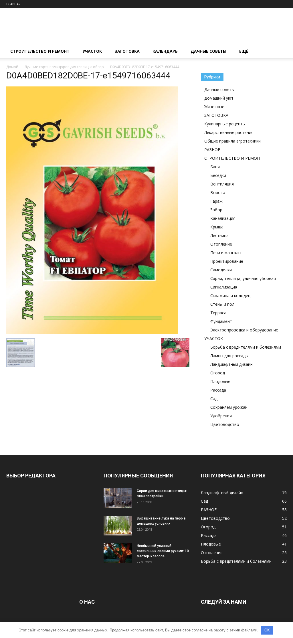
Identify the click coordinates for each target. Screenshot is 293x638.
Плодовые (220, 381)
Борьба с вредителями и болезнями (245, 347)
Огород (217, 373)
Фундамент (221, 321)
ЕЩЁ (243, 51)
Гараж (216, 201)
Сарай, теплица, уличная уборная (243, 278)
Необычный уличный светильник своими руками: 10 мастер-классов (163, 551)
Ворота (217, 192)
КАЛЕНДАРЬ (165, 51)
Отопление (221, 244)
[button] (280, 51)
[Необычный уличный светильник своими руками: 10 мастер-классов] (118, 553)
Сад (213, 398)
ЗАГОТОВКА (127, 51)
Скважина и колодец (230, 295)
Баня (215, 166)
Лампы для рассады (229, 355)
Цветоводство (224, 424)
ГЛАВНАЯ (13, 4)
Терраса (218, 312)
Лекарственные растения (229, 132)
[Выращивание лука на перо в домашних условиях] (118, 526)
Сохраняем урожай (229, 407)
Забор (216, 209)
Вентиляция (222, 184)
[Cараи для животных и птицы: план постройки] (118, 498)
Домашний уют (218, 98)
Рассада (218, 390)
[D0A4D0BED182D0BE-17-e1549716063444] (92, 332)
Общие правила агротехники (232, 141)
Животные (214, 106)
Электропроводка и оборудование (244, 330)
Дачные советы (219, 89)
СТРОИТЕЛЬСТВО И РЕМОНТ (40, 51)
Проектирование (226, 261)
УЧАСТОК (92, 51)
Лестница (219, 235)
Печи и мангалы (225, 252)
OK (267, 630)
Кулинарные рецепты (225, 124)
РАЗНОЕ (212, 149)
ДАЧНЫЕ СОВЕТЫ (208, 51)
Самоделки (221, 269)
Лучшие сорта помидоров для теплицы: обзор (64, 66)
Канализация (222, 218)
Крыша (216, 227)
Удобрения (221, 415)
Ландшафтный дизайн (231, 364)
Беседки (218, 175)
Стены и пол (222, 304)
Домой (12, 66)
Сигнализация (223, 287)
